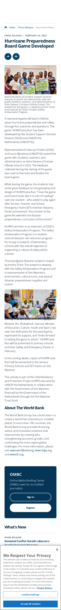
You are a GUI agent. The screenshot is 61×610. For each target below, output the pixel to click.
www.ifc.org (16, 454)
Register (30, 507)
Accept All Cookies (30, 603)
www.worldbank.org (22, 450)
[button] (16, 56)
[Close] (57, 549)
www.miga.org (43, 450)
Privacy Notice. (45, 587)
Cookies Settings (30, 594)
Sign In (30, 497)
